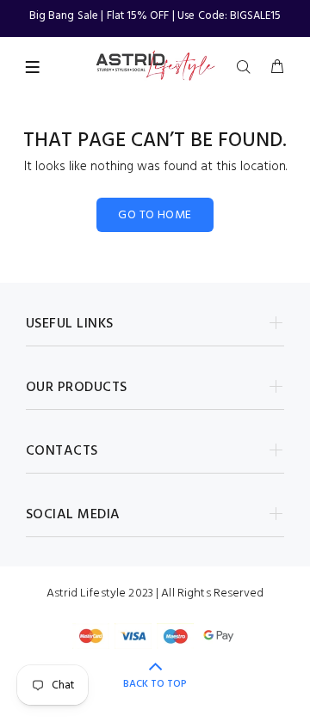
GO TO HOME (154, 215)
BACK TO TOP (155, 684)
